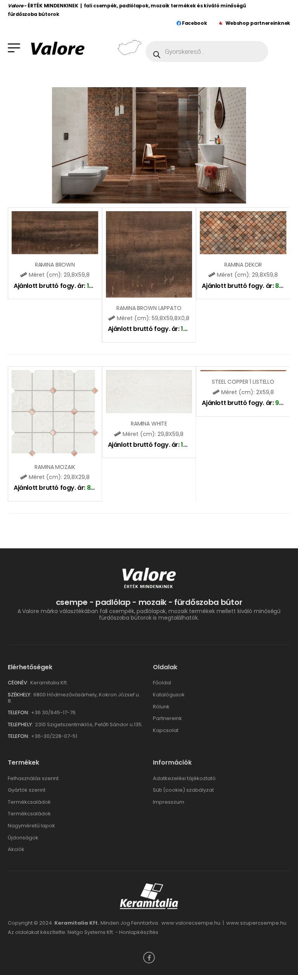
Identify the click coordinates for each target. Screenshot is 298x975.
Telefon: (18, 712)
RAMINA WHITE (149, 423)
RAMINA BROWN (55, 265)
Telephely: (20, 724)
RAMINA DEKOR (243, 265)
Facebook (194, 23)
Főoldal (162, 682)
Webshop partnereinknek (257, 23)
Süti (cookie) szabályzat (183, 790)
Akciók (16, 849)
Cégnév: (18, 682)
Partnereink (167, 718)
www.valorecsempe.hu (190, 923)
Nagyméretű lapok (31, 825)
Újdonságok (23, 837)
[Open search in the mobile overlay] (207, 51)
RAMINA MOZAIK (55, 467)
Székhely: (19, 694)
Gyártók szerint (26, 790)
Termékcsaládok (29, 802)
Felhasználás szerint (33, 778)
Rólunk (161, 706)
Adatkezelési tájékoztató (184, 778)
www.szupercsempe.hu (256, 923)
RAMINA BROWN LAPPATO (148, 308)
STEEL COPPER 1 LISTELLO (243, 382)
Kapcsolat (165, 730)
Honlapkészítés (138, 932)
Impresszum (168, 802)
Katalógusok (169, 694)
